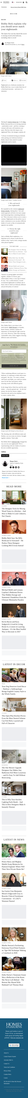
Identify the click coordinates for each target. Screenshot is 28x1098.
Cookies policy (7, 1074)
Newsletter (23, 80)
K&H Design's (13, 327)
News (23, 44)
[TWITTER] (11, 467)
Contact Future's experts (10, 1056)
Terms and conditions (9, 1067)
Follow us (15, 80)
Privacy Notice (20, 357)
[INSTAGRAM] (13, 467)
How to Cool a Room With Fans (18, 7)
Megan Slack (10, 43)
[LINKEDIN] (16, 467)
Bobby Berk (5, 455)
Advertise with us (8, 1060)
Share (5, 80)
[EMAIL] (19, 467)
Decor (3, 19)
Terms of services (18, 355)
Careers (6, 1078)
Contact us (6, 1063)
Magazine (19, 2)
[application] (14, 154)
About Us (6, 1053)
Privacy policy (7, 1070)
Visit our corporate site (16, 1037)
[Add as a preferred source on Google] (14, 1045)
